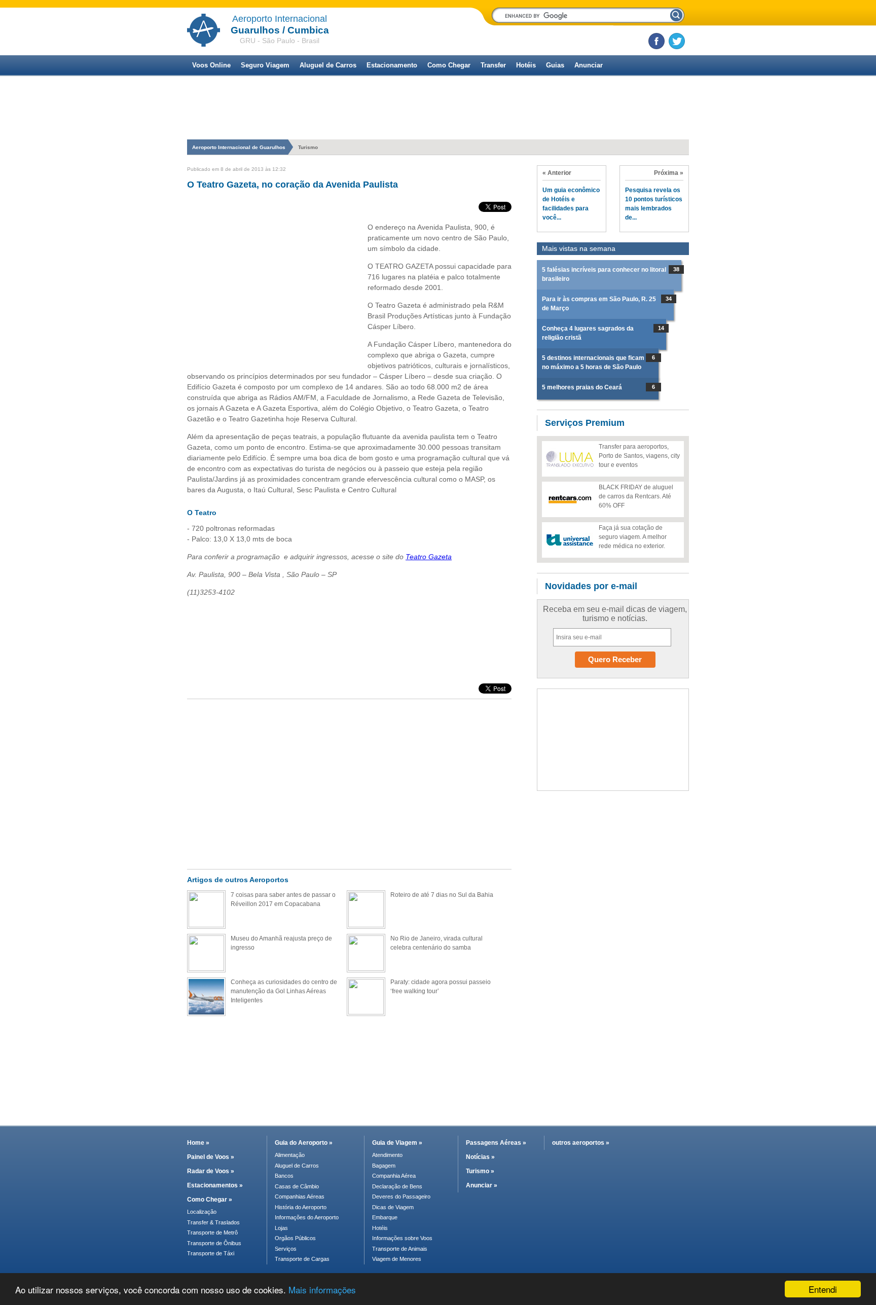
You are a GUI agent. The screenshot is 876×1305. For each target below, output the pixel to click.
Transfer (493, 65)
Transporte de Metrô (212, 1232)
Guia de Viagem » (397, 1142)
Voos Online (211, 65)
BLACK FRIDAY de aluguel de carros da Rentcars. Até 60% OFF (636, 496)
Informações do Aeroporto (307, 1217)
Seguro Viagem (265, 65)
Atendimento (387, 1155)
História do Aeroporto (300, 1207)
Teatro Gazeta (429, 557)
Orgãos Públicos (295, 1238)
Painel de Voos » (210, 1157)
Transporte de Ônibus (214, 1243)
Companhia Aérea (394, 1176)
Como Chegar (448, 65)
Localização (201, 1212)
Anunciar (588, 65)
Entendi (823, 1289)
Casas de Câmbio (297, 1186)
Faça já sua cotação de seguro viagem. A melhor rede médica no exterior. (633, 537)
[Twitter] (677, 41)
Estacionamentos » (215, 1185)
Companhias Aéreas (299, 1196)
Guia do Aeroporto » (304, 1142)
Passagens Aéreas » (496, 1142)
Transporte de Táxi (210, 1253)
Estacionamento (392, 65)
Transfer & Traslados (213, 1222)
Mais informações (322, 1289)
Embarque (384, 1217)
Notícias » (480, 1157)
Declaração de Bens (397, 1186)
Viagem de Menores (396, 1259)
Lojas (281, 1228)
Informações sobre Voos (402, 1238)
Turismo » (480, 1171)
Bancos (284, 1176)
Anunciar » (481, 1185)
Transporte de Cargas (302, 1259)
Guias (555, 65)
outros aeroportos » (580, 1142)
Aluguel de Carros (328, 65)
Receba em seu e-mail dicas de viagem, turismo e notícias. (615, 614)
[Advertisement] (438, 133)
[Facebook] (656, 41)
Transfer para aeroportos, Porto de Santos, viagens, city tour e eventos (639, 455)
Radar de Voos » (210, 1171)
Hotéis (526, 65)
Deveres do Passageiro (401, 1196)
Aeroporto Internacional (279, 19)
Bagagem (383, 1166)
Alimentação (290, 1155)
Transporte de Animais (399, 1249)
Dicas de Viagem (393, 1207)
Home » (198, 1142)
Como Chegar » (209, 1199)
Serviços (286, 1249)
